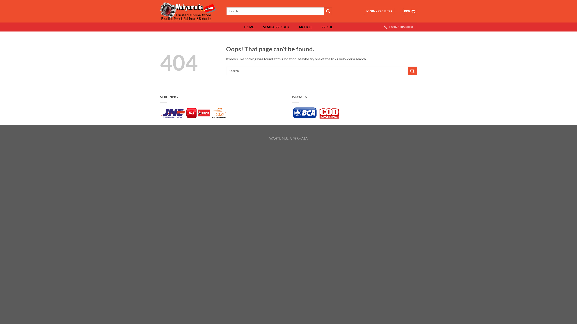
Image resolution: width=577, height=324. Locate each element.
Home (249, 27)
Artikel (305, 27)
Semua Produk (276, 27)
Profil (327, 27)
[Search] (328, 11)
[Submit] (412, 71)
